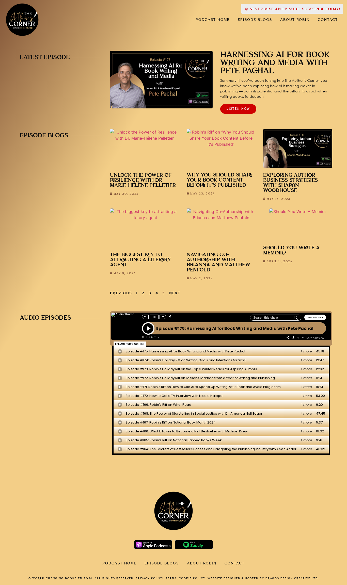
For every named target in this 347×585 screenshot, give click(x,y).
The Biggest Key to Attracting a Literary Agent (140, 259)
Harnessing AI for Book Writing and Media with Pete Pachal (275, 63)
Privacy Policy (149, 578)
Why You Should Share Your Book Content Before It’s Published (220, 180)
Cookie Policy (192, 578)
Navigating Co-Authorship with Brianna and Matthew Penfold (218, 262)
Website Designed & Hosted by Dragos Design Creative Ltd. (263, 578)
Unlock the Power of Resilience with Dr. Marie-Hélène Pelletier (143, 180)
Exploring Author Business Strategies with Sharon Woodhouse (290, 183)
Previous (121, 293)
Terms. (172, 578)
